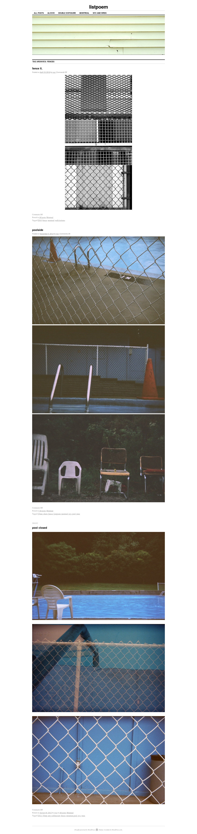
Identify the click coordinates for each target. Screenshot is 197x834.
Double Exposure (67, 13)
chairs (45, 514)
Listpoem (57, 514)
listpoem (98, 6)
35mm (40, 514)
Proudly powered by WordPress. (85, 830)
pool (74, 514)
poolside (37, 230)
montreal (51, 220)
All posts (39, 13)
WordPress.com (117, 830)
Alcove (51, 13)
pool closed (39, 528)
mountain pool (71, 815)
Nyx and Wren (99, 13)
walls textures (60, 220)
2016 (40, 220)
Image (35, 523)
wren (78, 514)
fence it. (37, 68)
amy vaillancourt (54, 815)
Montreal (84, 13)
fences (44, 220)
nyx (54, 72)
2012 (40, 815)
